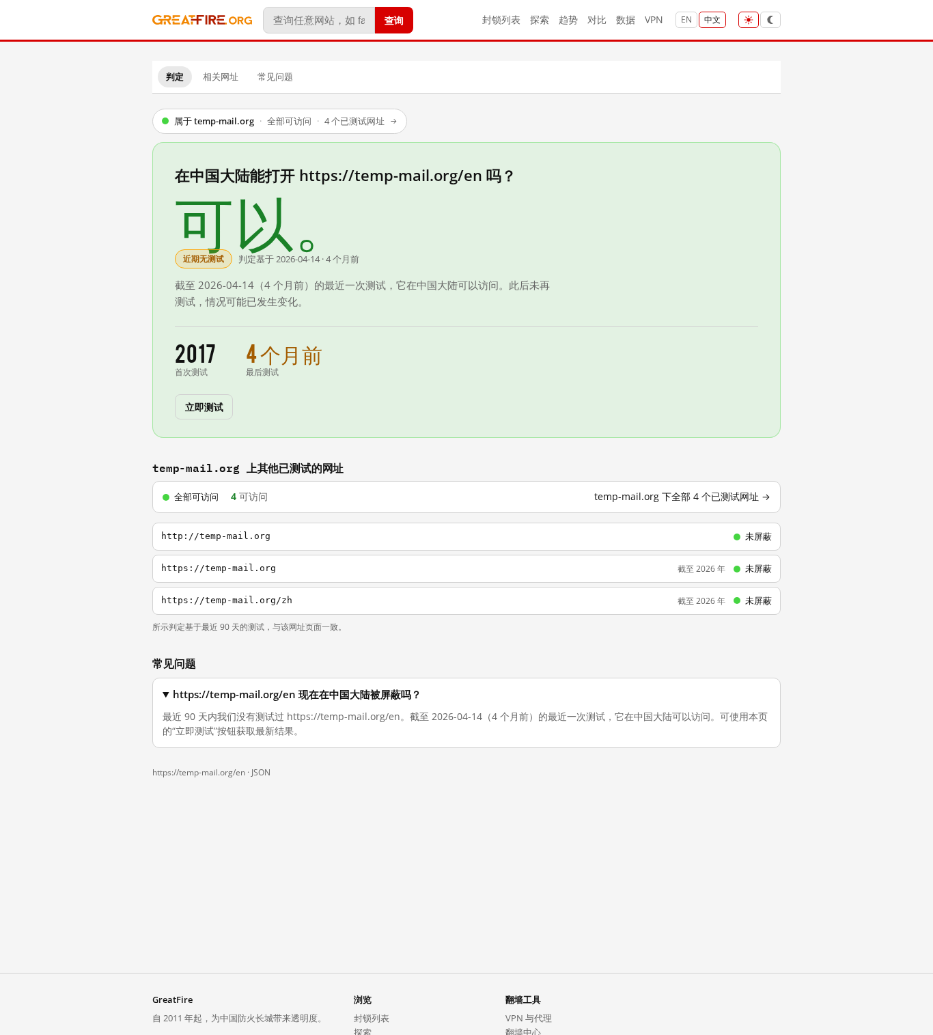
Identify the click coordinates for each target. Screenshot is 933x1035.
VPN (654, 19)
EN (686, 19)
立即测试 (204, 406)
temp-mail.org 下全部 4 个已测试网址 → (682, 497)
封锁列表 (501, 19)
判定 (175, 76)
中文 (712, 19)
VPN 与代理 (528, 1018)
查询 (394, 19)
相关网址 (220, 76)
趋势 (568, 19)
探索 (539, 19)
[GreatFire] (202, 20)
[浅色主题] (748, 20)
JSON (260, 772)
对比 (597, 19)
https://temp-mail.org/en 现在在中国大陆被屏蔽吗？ (297, 694)
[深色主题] (770, 20)
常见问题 (275, 76)
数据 (625, 19)
